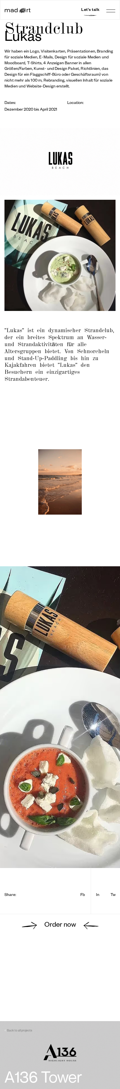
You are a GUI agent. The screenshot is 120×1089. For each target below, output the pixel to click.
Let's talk (90, 10)
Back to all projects (19, 1031)
